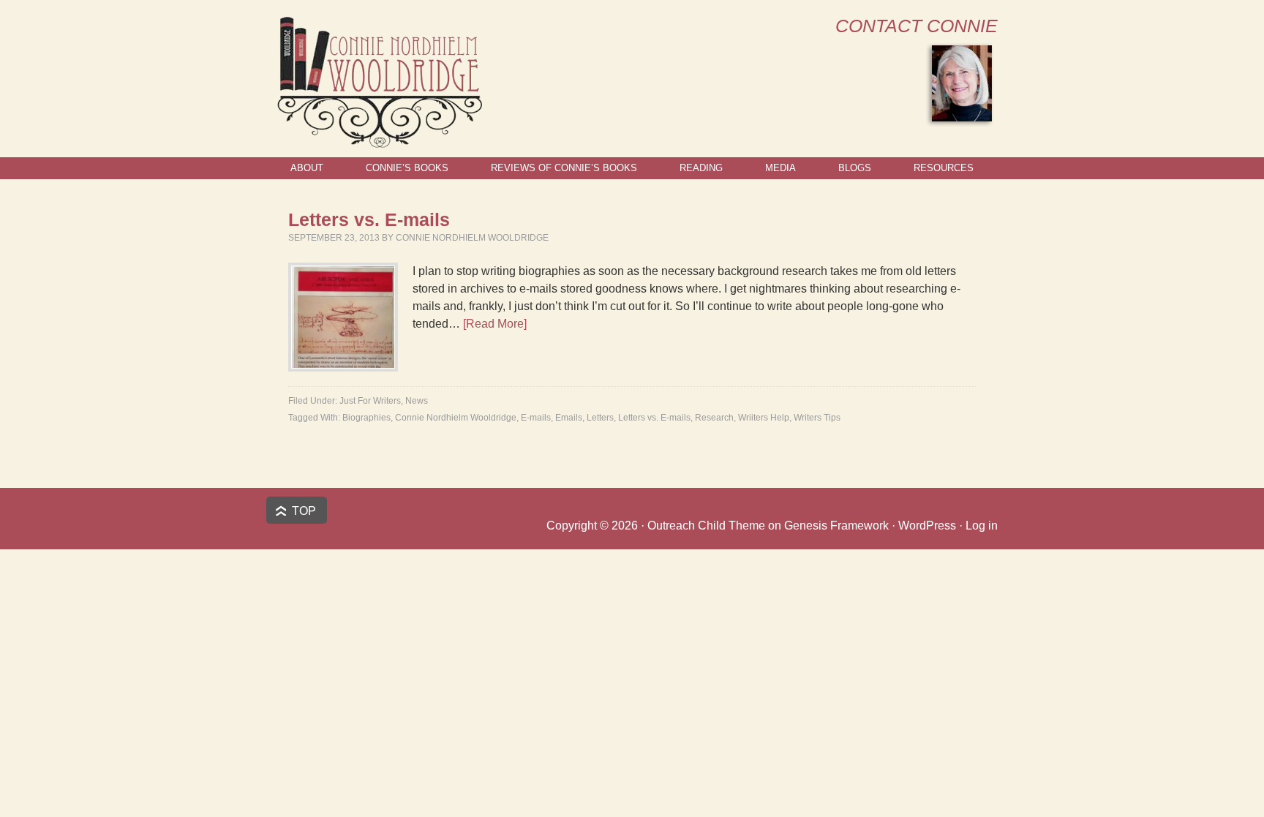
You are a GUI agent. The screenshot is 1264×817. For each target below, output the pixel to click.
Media (780, 167)
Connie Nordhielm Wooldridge (472, 238)
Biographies (366, 418)
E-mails (536, 418)
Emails (568, 418)
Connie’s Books (407, 167)
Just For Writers (370, 401)
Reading (701, 167)
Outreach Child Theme (706, 525)
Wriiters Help (763, 418)
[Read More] (495, 323)
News (416, 401)
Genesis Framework (836, 525)
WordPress (927, 525)
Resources (944, 167)
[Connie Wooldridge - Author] (378, 141)
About (306, 167)
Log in (982, 525)
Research (714, 418)
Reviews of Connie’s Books (564, 167)
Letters (600, 418)
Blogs (854, 167)
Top (304, 511)
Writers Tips (817, 418)
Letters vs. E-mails (369, 219)
